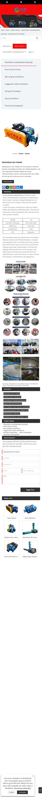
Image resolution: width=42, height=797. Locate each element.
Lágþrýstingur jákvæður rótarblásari (30, 556)
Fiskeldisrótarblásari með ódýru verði (16, 417)
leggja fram (30, 490)
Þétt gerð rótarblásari (13, 91)
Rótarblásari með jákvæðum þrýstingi (19, 62)
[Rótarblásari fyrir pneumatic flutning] (30, 528)
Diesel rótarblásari (12, 98)
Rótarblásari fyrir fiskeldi (12, 394)
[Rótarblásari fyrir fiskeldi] (21, 134)
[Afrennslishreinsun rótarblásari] (11, 547)
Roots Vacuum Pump (12, 69)
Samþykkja (22, 792)
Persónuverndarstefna (22, 788)
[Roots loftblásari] (30, 508)
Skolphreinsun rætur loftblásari (12, 537)
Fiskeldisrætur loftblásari (12, 414)
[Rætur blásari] (11, 508)
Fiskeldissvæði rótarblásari (12, 397)
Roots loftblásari (30, 518)
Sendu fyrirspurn (8, 181)
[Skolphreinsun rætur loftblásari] (11, 528)
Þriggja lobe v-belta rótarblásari (16, 84)
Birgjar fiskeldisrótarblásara (13, 403)
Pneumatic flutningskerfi (14, 106)
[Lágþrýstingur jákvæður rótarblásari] (30, 547)
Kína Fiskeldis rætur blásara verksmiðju (16, 407)
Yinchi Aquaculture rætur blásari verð (16, 410)
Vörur (8, 30)
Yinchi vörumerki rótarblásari (12, 195)
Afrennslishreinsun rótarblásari (12, 556)
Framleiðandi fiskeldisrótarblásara (15, 400)
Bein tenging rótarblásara (14, 77)
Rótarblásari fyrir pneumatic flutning (30, 537)
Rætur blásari (15, 30)
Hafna (12, 792)
